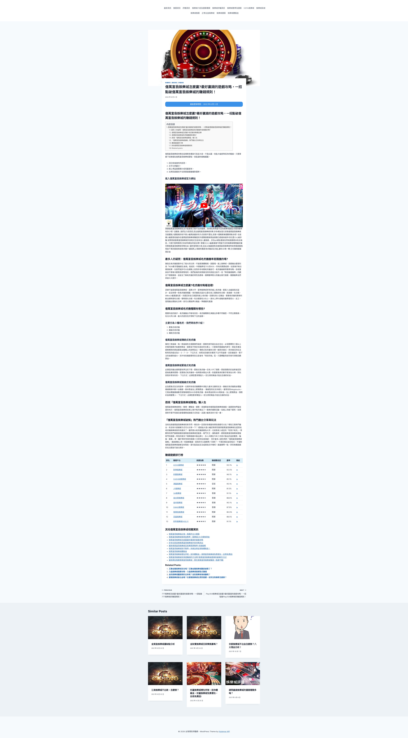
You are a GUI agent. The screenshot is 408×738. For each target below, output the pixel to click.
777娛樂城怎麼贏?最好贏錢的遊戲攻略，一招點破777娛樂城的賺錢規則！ (182, 593)
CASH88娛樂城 (179, 479)
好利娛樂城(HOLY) (180, 521)
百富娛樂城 (177, 517)
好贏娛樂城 (177, 474)
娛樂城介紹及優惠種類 (201, 8)
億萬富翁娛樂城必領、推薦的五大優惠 (184, 534)
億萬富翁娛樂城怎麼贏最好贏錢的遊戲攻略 (186, 540)
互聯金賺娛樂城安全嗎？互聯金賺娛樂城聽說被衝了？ (190, 569)
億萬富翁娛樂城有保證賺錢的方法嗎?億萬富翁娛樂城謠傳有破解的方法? (198, 557)
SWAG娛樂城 (178, 507)
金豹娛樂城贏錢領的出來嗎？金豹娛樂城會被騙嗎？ (189, 574)
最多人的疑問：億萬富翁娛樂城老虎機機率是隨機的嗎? (190, 130)
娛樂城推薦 (195, 13)
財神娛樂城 (177, 470)
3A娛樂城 (177, 493)
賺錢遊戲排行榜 (177, 143)
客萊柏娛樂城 (178, 512)
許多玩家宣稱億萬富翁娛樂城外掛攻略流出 (186, 543)
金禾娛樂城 (177, 503)
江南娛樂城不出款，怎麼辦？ (165, 690)
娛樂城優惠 (221, 13)
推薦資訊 (177, 8)
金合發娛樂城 (178, 498)
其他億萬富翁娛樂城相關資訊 (181, 145)
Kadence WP (224, 731)
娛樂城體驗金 (233, 13)
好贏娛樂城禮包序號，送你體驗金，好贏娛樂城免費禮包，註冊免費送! (204, 693)
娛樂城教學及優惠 (234, 8)
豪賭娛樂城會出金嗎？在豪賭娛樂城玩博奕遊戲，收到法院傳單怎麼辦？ (198, 577)
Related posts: (177, 148)
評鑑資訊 (186, 8)
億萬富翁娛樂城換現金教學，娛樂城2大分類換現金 (189, 537)
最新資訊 (167, 8)
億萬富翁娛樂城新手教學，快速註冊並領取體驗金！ (189, 548)
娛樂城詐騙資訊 (218, 8)
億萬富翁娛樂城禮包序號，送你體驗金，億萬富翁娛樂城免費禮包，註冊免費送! (201, 554)
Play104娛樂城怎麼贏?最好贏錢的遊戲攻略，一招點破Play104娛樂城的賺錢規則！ (226, 593)
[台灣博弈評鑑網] (148, 10)
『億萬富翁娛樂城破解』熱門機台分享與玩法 (188, 140)
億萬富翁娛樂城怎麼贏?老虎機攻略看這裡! (187, 133)
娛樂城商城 (260, 8)
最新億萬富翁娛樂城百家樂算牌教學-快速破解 (187, 546)
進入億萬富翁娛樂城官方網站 (180, 178)
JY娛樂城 (177, 489)
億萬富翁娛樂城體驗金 (178, 551)
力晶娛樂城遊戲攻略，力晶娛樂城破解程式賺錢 (188, 572)
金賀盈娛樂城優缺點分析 (163, 644)
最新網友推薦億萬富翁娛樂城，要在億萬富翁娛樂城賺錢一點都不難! (196, 560)
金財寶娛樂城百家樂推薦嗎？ (204, 644)
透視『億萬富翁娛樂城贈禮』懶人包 (184, 138)
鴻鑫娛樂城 (177, 484)
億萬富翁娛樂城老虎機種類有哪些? (184, 135)
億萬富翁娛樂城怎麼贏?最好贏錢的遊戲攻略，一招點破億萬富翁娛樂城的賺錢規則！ (200, 127)
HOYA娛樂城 (249, 8)
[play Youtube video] (204, 205)
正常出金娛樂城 (208, 13)
